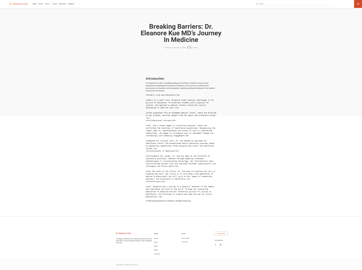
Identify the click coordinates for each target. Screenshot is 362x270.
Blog (47, 4)
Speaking (62, 4)
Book (55, 4)
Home (35, 4)
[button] (123, 233)
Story (41, 4)
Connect (71, 4)
